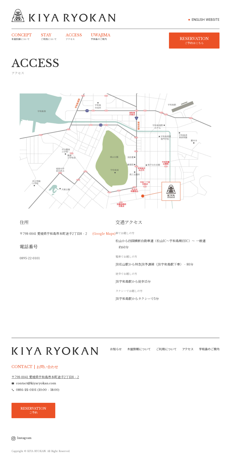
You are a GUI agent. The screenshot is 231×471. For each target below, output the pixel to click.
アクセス (188, 349)
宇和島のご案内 (209, 349)
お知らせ (116, 349)
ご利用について (166, 349)
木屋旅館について (139, 349)
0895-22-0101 (30, 258)
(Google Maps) (104, 233)
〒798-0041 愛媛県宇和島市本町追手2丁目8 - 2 (45, 377)
